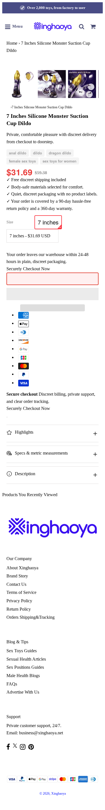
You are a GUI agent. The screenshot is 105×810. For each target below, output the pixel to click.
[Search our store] (81, 26)
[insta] (24, 746)
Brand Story (17, 576)
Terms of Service (21, 592)
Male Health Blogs (23, 675)
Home (11, 43)
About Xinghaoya (22, 567)
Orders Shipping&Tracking (30, 617)
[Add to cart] (7, 417)
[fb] (9, 746)
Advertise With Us (22, 692)
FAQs (11, 684)
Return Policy (18, 609)
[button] (52, 294)
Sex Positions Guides (25, 667)
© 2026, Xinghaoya (52, 793)
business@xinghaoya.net (41, 732)
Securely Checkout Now (28, 268)
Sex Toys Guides (21, 650)
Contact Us (16, 584)
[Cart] (93, 26)
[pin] (32, 746)
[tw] (16, 745)
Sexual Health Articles (26, 659)
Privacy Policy (19, 600)
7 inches (48, 222)
